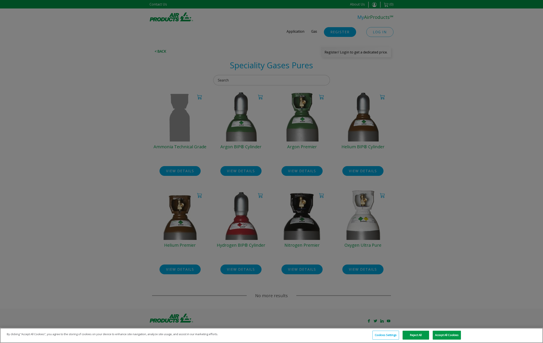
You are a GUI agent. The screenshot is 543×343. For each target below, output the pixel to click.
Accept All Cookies (447, 335)
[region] (271, 335)
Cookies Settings (386, 335)
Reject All (416, 335)
